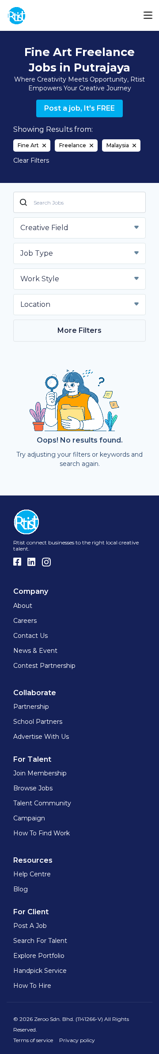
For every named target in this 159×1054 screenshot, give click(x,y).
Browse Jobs (33, 788)
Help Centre (32, 874)
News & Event (35, 651)
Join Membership (40, 773)
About (22, 606)
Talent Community (42, 803)
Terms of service (33, 1040)
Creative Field (44, 227)
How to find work (41, 833)
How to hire (32, 986)
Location (35, 304)
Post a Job (30, 926)
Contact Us (30, 636)
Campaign (29, 818)
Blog (20, 889)
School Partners (37, 722)
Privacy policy (77, 1040)
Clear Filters (31, 160)
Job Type (36, 253)
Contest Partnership (44, 666)
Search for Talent (40, 941)
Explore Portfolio (38, 956)
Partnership (31, 707)
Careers (25, 621)
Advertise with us (41, 737)
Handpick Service (40, 971)
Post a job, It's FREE (79, 108)
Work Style (39, 279)
